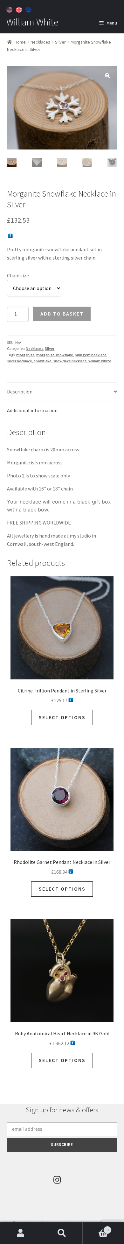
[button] (107, 76)
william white (99, 360)
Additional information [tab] (32, 410)
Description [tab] (19, 391)
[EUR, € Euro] (29, 9)
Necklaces (40, 42)
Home (20, 42)
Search (62, 1233)
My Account (20, 1233)
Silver (60, 42)
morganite (25, 354)
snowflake (43, 360)
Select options (62, 717)
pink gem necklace (91, 354)
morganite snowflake (54, 354)
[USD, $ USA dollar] (10, 9)
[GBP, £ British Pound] (20, 9)
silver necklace (19, 360)
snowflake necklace (70, 360)
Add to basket (62, 313)
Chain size (18, 275)
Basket (95, 1227)
